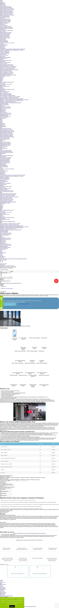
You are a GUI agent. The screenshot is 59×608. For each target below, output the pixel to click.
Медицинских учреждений (5, 57)
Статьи (1, 254)
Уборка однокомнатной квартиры (6, 11)
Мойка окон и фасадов (4, 104)
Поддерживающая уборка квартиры (7, 9)
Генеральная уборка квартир (5, 6)
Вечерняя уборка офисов (5, 35)
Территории (2, 2)
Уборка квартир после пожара (6, 10)
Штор (1, 81)
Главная (1, 285)
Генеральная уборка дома (5, 19)
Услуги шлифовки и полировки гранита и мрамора (10, 96)
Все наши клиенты (3, 512)
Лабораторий (2, 174)
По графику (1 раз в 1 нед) (6, 483)
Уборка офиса (2, 29)
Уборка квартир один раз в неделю (7, 8)
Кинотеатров (2, 56)
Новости (1, 586)
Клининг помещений (4, 596)
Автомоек (2, 43)
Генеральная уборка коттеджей (6, 27)
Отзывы (1, 253)
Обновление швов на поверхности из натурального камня (11, 98)
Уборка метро (2, 61)
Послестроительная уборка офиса (6, 30)
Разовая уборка (3, 38)
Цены (1, 251)
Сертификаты (2, 256)
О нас (1, 250)
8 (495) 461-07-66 (3, 263)
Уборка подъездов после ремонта (6, 71)
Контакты (2, 257)
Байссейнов (2, 46)
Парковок (2, 59)
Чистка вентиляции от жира (5, 93)
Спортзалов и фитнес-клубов (5, 60)
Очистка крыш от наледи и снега (6, 64)
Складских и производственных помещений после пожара (11, 50)
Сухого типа (2, 83)
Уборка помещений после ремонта (7, 65)
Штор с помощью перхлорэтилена (6, 82)
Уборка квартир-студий (4, 15)
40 (1, 273)
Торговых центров (3, 63)
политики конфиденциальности (15, 283)
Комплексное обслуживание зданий (7, 89)
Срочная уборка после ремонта (6, 73)
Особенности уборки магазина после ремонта (9, 69)
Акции (1, 255)
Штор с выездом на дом (4, 86)
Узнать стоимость (3, 259)
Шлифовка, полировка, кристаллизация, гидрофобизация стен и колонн (14, 99)
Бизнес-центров (3, 54)
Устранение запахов (4, 117)
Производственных (4, 44)
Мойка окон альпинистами (5, 107)
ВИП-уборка (2, 4)
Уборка (1, 1)
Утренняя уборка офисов (5, 34)
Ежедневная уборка (4, 40)
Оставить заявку (4, 269)
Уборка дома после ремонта (5, 20)
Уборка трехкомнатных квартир (6, 13)
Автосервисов (3, 45)
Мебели (1, 80)
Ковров (1, 207)
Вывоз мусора (3, 118)
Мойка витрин (3, 108)
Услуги (1, 120)
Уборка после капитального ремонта (7, 68)
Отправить (2, 284)
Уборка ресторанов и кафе (5, 62)
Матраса (1, 87)
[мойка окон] (16, 533)
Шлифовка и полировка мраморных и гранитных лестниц (11, 100)
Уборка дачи (2, 24)
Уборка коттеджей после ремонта (6, 28)
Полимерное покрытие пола (5, 113)
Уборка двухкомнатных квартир (6, 12)
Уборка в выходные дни (4, 36)
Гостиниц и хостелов (4, 55)
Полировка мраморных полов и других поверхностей (10, 102)
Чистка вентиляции (4, 92)
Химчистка (2, 76)
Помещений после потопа (5, 75)
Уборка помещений (4, 41)
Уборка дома (2, 18)
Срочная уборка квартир (5, 17)
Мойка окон (2, 105)
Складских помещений (4, 53)
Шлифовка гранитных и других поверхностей (9, 97)
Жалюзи (1, 77)
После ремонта (3, 31)
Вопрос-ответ (2, 588)
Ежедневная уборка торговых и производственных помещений (12, 49)
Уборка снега (2, 3)
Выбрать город (56, 262)
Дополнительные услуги (5, 91)
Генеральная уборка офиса (5, 33)
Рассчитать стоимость (24, 303)
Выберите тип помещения (5, 476)
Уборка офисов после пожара (6, 32)
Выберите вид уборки (4, 478)
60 (1, 275)
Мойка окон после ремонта (5, 106)
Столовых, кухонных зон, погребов (7, 42)
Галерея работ (2, 587)
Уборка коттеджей (3, 25)
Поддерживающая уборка (5, 22)
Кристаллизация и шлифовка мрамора (7, 95)
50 (1, 274)
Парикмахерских (3, 58)
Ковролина (2, 88)
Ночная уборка (3, 39)
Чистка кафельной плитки (5, 116)
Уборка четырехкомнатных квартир (7, 14)
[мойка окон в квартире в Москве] (26, 533)
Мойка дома (2, 111)
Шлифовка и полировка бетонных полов (8, 101)
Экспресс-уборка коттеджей (5, 26)
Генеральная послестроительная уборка (7, 67)
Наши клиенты (3, 252)
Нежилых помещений (4, 51)
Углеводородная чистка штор (5, 84)
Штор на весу (2, 85)
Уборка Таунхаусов (4, 23)
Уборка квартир (3, 5)
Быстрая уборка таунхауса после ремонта (8, 74)
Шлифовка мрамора (4, 115)
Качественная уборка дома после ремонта (8, 66)
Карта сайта (2, 591)
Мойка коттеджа (3, 112)
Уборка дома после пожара (5, 21)
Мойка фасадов (3, 241)
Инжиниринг (2, 90)
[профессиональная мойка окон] (39, 533)
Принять (12, 606)
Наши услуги (2, 582)
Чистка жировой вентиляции (5, 94)
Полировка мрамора (4, 103)
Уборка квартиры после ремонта (6, 595)
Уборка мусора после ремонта (6, 70)
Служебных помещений (5, 52)
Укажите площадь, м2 (4, 480)
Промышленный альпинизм (5, 114)
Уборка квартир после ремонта (6, 7)
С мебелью (2, 481)
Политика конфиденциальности (30, 606)
